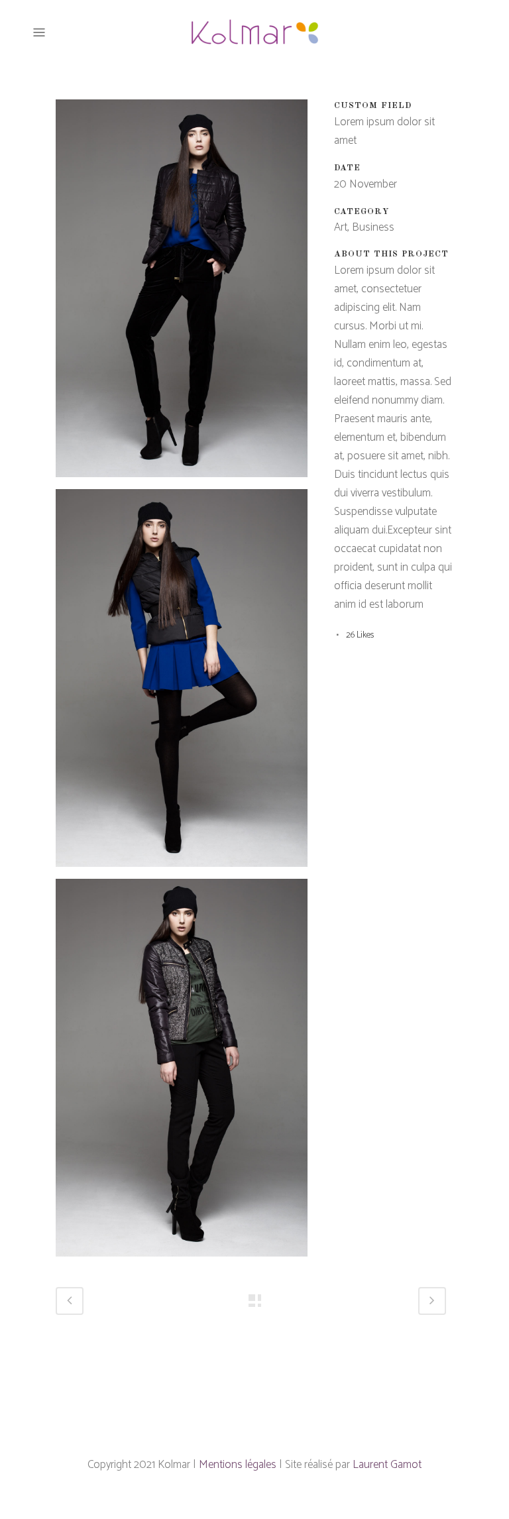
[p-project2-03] (182, 1073)
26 (360, 635)
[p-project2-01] (182, 293)
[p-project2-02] (182, 683)
